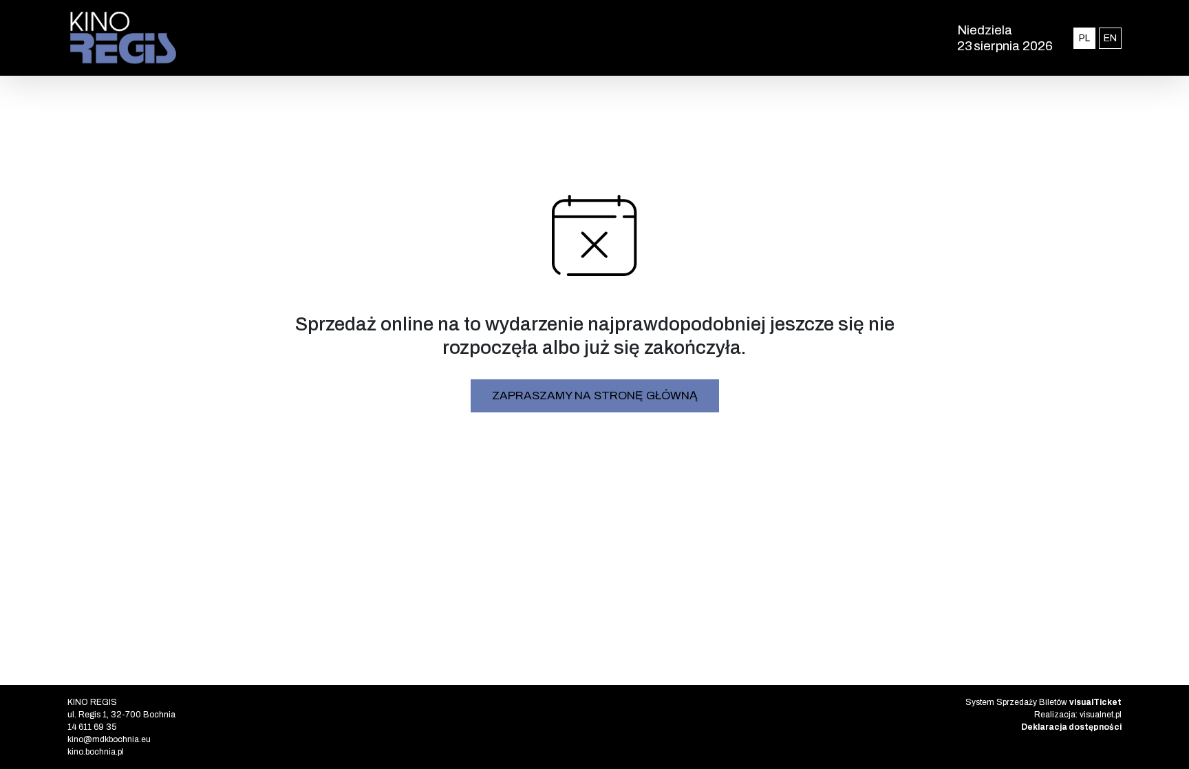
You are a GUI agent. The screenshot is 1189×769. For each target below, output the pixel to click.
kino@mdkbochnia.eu (109, 739)
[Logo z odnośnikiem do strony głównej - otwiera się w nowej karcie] (371, 38)
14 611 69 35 (91, 727)
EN (1113, 37)
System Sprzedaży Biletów (1043, 702)
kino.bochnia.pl (95, 752)
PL (1087, 37)
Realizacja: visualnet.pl (1078, 714)
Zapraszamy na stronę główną (595, 395)
